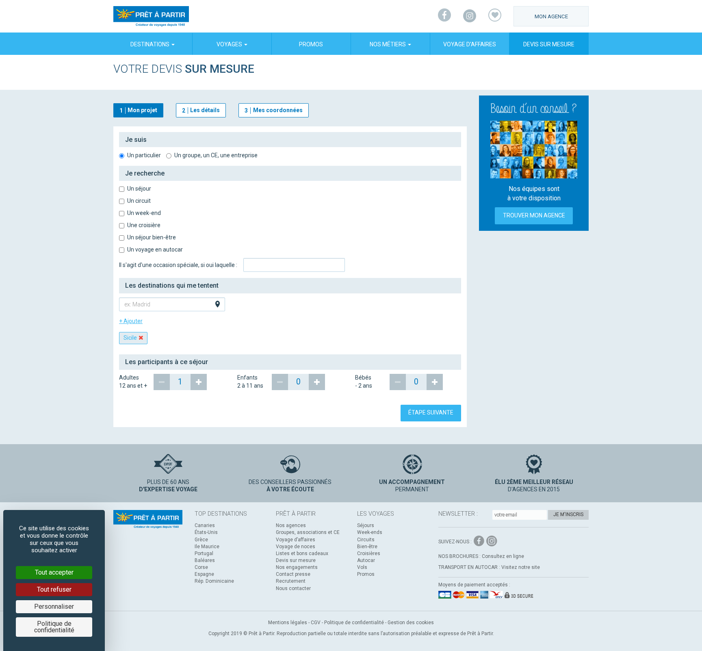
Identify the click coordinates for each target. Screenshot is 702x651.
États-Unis (206, 532)
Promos (311, 44)
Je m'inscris (568, 514)
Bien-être (367, 546)
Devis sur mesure (548, 44)
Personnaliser (54, 606)
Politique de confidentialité (354, 622)
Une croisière (143, 225)
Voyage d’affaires (469, 44)
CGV (316, 622)
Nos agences (291, 525)
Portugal (204, 553)
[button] (290, 139)
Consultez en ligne (503, 556)
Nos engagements (297, 567)
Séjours (365, 525)
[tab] (290, 140)
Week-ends (369, 532)
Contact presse (293, 574)
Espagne (204, 574)
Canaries (205, 525)
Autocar (366, 560)
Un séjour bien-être (151, 237)
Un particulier (144, 155)
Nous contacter (293, 588)
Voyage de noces (295, 546)
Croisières (368, 553)
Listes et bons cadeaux (302, 553)
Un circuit (139, 200)
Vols (362, 567)
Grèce (201, 539)
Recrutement (291, 581)
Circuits (366, 539)
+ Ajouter (131, 321)
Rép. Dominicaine (214, 581)
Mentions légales (287, 622)
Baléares (205, 560)
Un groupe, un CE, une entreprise (216, 155)
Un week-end (144, 213)
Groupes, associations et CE (308, 532)
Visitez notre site (520, 567)
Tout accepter (54, 572)
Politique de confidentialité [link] (54, 627)
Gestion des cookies (411, 622)
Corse (201, 567)
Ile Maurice (207, 546)
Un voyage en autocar (155, 249)
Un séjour (139, 188)
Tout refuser (54, 589)
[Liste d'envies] (494, 16)
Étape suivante (430, 412)
